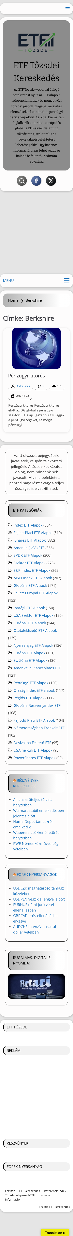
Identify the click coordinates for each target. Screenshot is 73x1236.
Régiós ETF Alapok (29, 697)
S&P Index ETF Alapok (32, 570)
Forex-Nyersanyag (24, 1166)
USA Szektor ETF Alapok (33, 615)
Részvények (17, 1143)
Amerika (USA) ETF (29, 547)
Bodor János (23, 386)
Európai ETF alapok (30, 622)
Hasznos (44, 1195)
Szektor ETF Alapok (29, 562)
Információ (12, 1199)
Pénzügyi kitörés (26, 375)
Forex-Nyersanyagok (37, 874)
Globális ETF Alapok (30, 585)
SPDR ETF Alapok (28, 555)
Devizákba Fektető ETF (32, 742)
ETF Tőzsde (17, 1027)
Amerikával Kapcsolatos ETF (37, 667)
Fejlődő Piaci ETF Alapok (34, 720)
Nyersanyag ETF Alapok (33, 645)
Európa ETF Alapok (29, 652)
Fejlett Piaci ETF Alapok (33, 532)
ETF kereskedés (29, 1191)
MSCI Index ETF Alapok (33, 577)
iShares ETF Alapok (30, 540)
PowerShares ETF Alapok (34, 757)
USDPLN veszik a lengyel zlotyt (39, 899)
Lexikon (10, 1191)
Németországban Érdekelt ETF (39, 727)
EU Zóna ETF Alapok (30, 660)
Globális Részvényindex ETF (37, 705)
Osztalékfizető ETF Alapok (35, 630)
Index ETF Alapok (28, 525)
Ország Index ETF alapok (34, 690)
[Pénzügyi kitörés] (36, 348)
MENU (8, 280)
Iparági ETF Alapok (29, 607)
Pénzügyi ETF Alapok (31, 682)
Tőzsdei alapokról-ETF (19, 1195)
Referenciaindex (55, 1191)
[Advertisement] (36, 234)
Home (13, 300)
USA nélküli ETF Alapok (33, 750)
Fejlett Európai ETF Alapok (36, 593)
